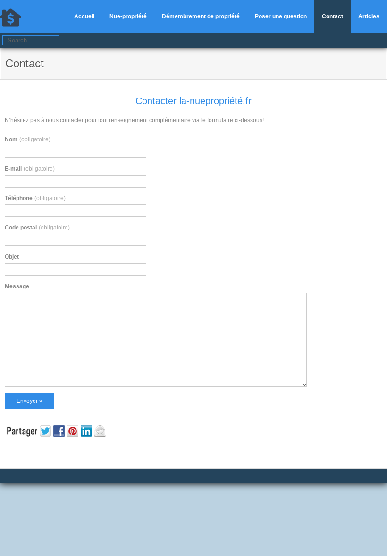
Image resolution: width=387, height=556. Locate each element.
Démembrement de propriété (201, 16)
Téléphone (35, 198)
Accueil (84, 16)
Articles (368, 16)
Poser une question (281, 16)
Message (17, 286)
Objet (12, 256)
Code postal (37, 227)
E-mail (30, 168)
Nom (27, 139)
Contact (332, 16)
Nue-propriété (128, 16)
